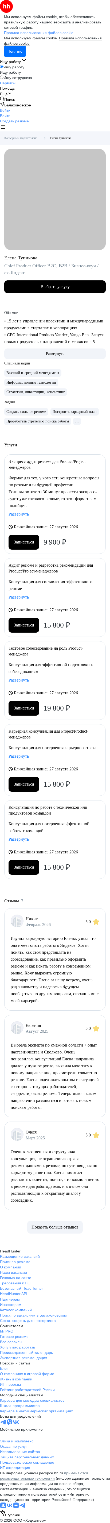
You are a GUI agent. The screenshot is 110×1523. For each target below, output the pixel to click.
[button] (5, 110)
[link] (7, 99)
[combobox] (10, 1514)
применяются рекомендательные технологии (44, 1475)
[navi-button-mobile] (3, 127)
